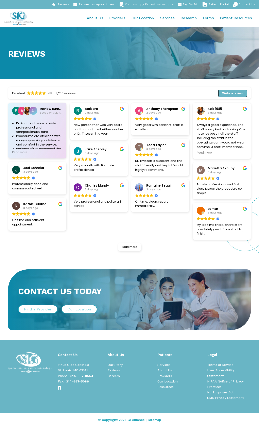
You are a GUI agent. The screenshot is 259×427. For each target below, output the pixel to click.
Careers (114, 376)
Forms (208, 18)
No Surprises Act (220, 392)
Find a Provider (38, 309)
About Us (95, 18)
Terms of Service (220, 365)
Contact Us (247, 4)
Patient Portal (218, 4)
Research (189, 18)
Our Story (115, 365)
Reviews (63, 4)
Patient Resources (236, 18)
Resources (165, 387)
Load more (129, 247)
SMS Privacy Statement (225, 398)
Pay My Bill (191, 4)
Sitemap (154, 420)
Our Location (142, 18)
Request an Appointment (97, 4)
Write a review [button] (232, 93)
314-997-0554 (81, 376)
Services (167, 18)
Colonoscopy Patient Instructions (149, 4)
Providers (117, 18)
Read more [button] (19, 152)
